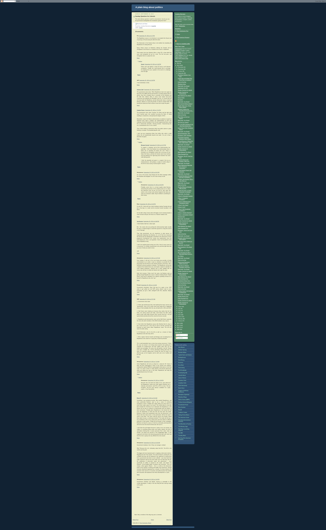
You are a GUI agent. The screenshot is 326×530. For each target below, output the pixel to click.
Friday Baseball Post (183, 154)
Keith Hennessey (182, 385)
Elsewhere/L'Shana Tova (184, 280)
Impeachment (178, 48)
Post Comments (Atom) (145, 523)
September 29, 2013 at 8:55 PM (156, 185)
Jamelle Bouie (182, 375)
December (181, 67)
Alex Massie (181, 347)
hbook (142, 64)
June (179, 310)
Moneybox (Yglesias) (183, 394)
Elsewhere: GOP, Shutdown (184, 135)
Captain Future (141, 110)
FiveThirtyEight (182, 370)
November (181, 69)
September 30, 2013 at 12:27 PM (158, 145)
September (181, 73)
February (180, 318)
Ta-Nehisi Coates (182, 412)
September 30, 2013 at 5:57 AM (147, 299)
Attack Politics (178, 57)
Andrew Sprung (182, 349)
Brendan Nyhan (182, 352)
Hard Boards (178, 52)
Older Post (169, 519)
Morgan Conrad (145, 145)
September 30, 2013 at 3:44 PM (151, 479)
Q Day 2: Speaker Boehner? (185, 212)
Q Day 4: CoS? (181, 207)
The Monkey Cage (183, 426)
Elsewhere (180, 99)
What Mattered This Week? (184, 95)
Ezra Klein (181, 365)
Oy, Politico (181, 256)
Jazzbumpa (140, 221)
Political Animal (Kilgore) (185, 402)
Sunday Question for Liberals (145, 16)
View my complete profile (183, 43)
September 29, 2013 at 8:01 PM (151, 172)
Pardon (177, 53)
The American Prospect (183, 37)
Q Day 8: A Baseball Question (185, 196)
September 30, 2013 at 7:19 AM (151, 361)
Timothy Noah (182, 435)
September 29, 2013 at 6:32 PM (152, 89)
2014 (178, 63)
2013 (178, 65)
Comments (180, 337)
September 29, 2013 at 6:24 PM (147, 80)
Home (152, 519)
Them (180, 53)
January (180, 320)
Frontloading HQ (182, 372)
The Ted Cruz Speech (183, 122)
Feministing (181, 367)
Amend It (177, 50)
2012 (178, 323)
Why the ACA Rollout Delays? (185, 103)
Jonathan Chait (182, 380)
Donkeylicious (182, 357)
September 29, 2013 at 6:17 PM (147, 35)
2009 (178, 329)
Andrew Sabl (140, 89)
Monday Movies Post (183, 296)
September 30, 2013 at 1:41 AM (149, 285)
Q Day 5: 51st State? (183, 205)
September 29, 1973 (183, 88)
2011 (178, 325)
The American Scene (183, 417)
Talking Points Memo (183, 415)
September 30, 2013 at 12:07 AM (152, 258)
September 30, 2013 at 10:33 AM (152, 442)
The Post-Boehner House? (184, 283)
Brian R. (139, 398)
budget (140, 27)
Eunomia (180, 362)
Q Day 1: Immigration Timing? (185, 214)
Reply (138, 58)
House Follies (181, 97)
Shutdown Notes (182, 84)
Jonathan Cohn (182, 383)
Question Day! (181, 216)
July (179, 308)
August (180, 306)
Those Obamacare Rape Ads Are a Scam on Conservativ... (185, 167)
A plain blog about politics (149, 7)
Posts (178, 335)
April (179, 314)
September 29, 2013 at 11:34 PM (153, 64)
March (180, 316)
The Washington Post (182, 31)
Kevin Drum (181, 388)
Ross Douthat (181, 407)
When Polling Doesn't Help (181, 58)
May (179, 312)
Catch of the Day (182, 82)
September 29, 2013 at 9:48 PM (151, 221)
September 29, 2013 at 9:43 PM (148, 204)
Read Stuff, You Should (183, 86)
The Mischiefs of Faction (184, 424)
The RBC (180, 433)
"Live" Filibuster (179, 55)
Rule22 (180, 409)
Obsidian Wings (182, 397)
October (180, 71)
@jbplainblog (182, 26)
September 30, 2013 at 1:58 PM (156, 380)
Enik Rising (181, 360)
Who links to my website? (163, 529)
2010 (178, 327)
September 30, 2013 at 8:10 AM (149, 398)
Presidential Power (183, 404)
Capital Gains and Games (185, 355)
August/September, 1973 (184, 133)
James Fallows (182, 377)
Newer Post (135, 519)
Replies (140, 61)
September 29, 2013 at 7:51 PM (153, 110)
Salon (178, 34)
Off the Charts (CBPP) (184, 399)
